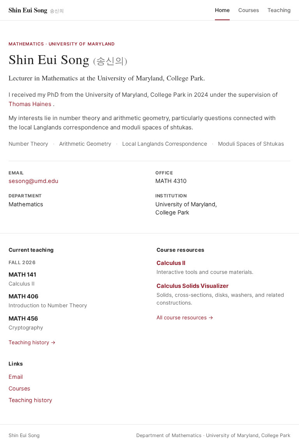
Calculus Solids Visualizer (193, 285)
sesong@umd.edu (33, 181)
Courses (248, 10)
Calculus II (171, 263)
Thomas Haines (31, 104)
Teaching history (30, 400)
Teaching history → (32, 342)
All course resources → (185, 317)
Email (16, 376)
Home (222, 10)
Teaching (278, 10)
